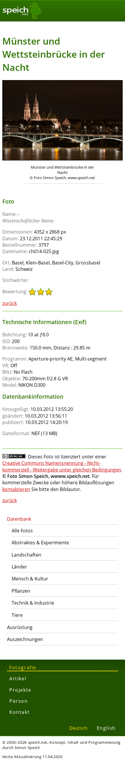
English (106, 728)
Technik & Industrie (33, 603)
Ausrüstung (20, 627)
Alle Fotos (22, 530)
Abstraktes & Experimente (40, 542)
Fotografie (22, 667)
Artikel (17, 678)
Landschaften (26, 555)
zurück (9, 303)
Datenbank (19, 519)
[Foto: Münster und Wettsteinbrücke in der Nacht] (62, 121)
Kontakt (19, 712)
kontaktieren (16, 489)
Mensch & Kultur (30, 578)
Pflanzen (21, 591)
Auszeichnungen (25, 639)
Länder (19, 567)
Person (18, 701)
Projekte (20, 690)
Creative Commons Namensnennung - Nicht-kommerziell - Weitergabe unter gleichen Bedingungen (61, 466)
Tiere (17, 615)
